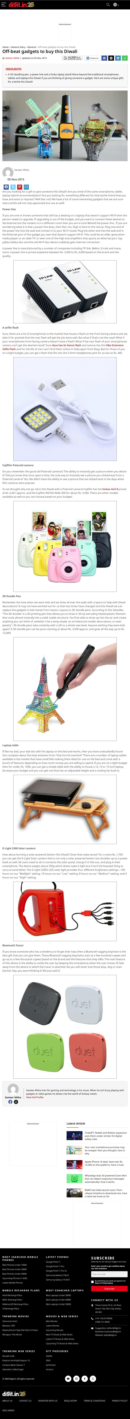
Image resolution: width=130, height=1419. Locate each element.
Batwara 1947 (8, 1325)
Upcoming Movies (54, 1330)
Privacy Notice (108, 1283)
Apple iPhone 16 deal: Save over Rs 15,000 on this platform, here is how (104, 1163)
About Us (7, 1400)
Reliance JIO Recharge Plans (15, 1304)
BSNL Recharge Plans (12, 1299)
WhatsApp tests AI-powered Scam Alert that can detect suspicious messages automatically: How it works (106, 1178)
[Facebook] (10, 1102)
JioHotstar (51, 1364)
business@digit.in (112, 1331)
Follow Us (94, 58)
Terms (97, 1283)
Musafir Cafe (8, 1356)
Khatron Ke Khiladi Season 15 (16, 1360)
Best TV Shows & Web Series (59, 1334)
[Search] (108, 4)
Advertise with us (47, 1400)
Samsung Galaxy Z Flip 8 (57, 1275)
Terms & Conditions (94, 1400)
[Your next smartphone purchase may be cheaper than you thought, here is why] (74, 1150)
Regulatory (70, 1400)
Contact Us (25, 1400)
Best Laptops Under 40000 (58, 1299)
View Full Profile (34, 1097)
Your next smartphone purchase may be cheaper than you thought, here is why (105, 1150)
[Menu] (4, 4)
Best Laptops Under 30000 (58, 1295)
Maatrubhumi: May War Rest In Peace (20, 1330)
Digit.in (13, 1378)
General (31, 47)
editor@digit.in (114, 1328)
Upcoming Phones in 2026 (14, 1278)
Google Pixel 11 (53, 1261)
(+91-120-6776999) (103, 1318)
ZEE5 (48, 1360)
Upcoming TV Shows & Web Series (62, 1343)
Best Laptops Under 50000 (58, 1304)
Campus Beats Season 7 (13, 1364)
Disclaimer (8, 1410)
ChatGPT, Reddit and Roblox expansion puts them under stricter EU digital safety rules (106, 1136)
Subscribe (109, 1288)
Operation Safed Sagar (13, 1369)
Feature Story (18, 47)
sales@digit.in (110, 1335)
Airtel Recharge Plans (12, 1295)
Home (5, 47)
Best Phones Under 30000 (14, 1273)
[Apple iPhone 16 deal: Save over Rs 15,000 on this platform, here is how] (74, 1164)
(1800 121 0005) (102, 1322)
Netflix (49, 1356)
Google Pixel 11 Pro (55, 1266)
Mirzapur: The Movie (12, 1334)
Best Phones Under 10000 (14, 1264)
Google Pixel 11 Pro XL (56, 1270)
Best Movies (51, 1321)
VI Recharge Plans (10, 1308)
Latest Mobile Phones (12, 1282)
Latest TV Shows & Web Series (60, 1339)
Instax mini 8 (110, 489)
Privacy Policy (119, 1400)
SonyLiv (49, 1369)
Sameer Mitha (12, 58)
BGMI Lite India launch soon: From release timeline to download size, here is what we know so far (106, 1193)
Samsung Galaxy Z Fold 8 (57, 1279)
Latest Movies (52, 1325)
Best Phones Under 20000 (14, 1269)
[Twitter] (16, 1102)
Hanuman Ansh (9, 1321)
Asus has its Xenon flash (66, 345)
